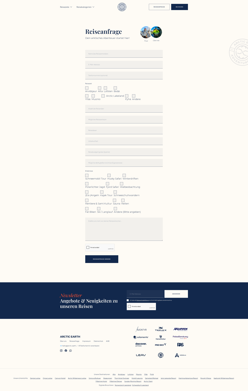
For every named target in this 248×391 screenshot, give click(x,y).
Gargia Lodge (35, 378)
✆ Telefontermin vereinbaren (89, 346)
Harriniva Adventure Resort (188, 378)
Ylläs (146, 374)
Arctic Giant (148, 381)
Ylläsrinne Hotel (101, 381)
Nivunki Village (205, 378)
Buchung (179, 7)
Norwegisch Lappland (123, 385)
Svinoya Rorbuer (95, 378)
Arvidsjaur (121, 374)
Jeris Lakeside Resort (168, 378)
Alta (114, 374)
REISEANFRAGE (159, 7)
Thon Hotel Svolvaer (122, 378)
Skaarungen (107, 378)
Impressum (86, 341)
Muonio (139, 374)
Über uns (63, 341)
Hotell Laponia (137, 378)
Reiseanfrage (74, 341)
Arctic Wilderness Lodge (77, 378)
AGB (107, 341)
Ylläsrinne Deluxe (115, 381)
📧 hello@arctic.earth (68, 346)
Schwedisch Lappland (140, 385)
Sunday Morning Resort (132, 381)
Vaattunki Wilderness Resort (224, 378)
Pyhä (152, 374)
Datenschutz (98, 341)
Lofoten (131, 374)
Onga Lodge (47, 378)
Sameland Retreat (151, 378)
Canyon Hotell (60, 378)
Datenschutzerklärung (143, 300)
